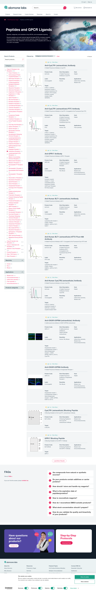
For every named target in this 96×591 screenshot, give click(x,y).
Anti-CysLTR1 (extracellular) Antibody (60, 65)
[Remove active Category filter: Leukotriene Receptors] (54, 56)
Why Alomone (7, 571)
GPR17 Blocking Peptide (55, 438)
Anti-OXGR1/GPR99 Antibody (57, 367)
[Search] (64, 7)
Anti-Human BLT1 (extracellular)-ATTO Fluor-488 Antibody (64, 238)
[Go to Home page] (15, 8)
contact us (25, 480)
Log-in (84, 2)
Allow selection (85, 581)
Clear (58, 56)
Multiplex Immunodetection (55, 571)
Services (29, 571)
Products (7, 14)
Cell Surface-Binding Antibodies (57, 568)
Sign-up (90, 2)
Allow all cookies (84, 577)
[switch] (40, 588)
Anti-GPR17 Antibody (53, 153)
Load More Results (59, 461)
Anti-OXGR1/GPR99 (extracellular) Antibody (62, 320)
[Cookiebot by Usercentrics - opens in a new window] (8, 588)
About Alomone (8, 568)
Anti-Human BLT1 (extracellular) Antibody (62, 198)
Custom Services (29, 14)
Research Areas (17, 14)
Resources (39, 14)
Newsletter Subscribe (76, 568)
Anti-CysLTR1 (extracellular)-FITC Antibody (62, 108)
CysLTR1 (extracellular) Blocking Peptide (61, 410)
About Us (48, 14)
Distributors (74, 571)
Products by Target (31, 568)
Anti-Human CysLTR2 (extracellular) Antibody (63, 280)
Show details (73, 588)
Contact (56, 14)
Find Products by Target (13, 19)
